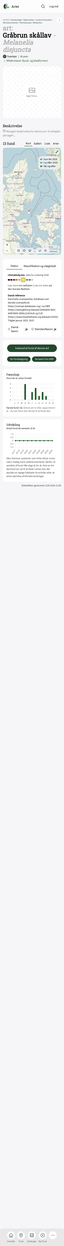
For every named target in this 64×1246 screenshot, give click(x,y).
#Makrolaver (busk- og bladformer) (26, 61)
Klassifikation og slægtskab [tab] (40, 266)
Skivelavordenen (11, 22)
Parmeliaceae (26, 22)
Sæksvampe (29, 19)
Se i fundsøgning (19, 359)
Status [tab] (14, 266)
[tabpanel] (32, 304)
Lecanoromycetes (44, 19)
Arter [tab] (56, 144)
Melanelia (38, 22)
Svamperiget (16, 19)
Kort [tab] (28, 143)
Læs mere (13, 285)
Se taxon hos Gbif (44, 359)
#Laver (23, 56)
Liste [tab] (47, 144)
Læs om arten (41, 285)
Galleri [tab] (38, 144)
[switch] (18, 250)
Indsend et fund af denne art (32, 348)
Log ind (53, 6)
